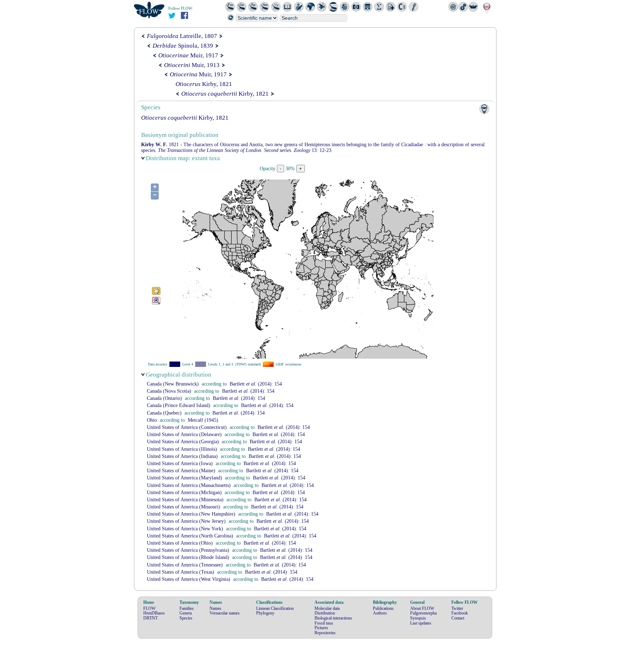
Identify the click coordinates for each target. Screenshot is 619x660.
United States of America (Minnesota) (185, 499)
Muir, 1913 (192, 65)
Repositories (325, 632)
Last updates (420, 623)
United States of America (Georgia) (183, 441)
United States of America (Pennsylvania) (188, 550)
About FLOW (422, 608)
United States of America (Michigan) (184, 492)
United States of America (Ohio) (180, 543)
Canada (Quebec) (164, 413)
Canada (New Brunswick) (173, 384)
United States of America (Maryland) (184, 477)
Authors (380, 613)
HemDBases (154, 613)
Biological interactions (333, 618)
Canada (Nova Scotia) (169, 391)
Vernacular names (225, 613)
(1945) (203, 420)
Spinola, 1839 (183, 45)
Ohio (152, 420)
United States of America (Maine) (181, 470)
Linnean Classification (275, 608)
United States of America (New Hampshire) (191, 514)
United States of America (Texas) (180, 572)
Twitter (457, 608)
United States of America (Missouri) (183, 507)
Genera (185, 613)
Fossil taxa (324, 623)
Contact (457, 618)
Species (185, 618)
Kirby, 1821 (204, 84)
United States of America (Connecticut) (187, 427)
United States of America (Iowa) (180, 463)
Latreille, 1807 (182, 36)
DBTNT (150, 618)
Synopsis (418, 618)
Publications (383, 608)
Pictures (321, 627)
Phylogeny (265, 613)
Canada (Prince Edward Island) (178, 405)
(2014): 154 (256, 384)
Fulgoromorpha (423, 613)
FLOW (149, 608)
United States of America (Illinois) (182, 449)
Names (215, 608)
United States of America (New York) (185, 528)
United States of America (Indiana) (182, 456)
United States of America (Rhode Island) (188, 557)
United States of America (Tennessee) (185, 565)
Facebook (459, 613)
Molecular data (327, 608)
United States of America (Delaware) (184, 434)
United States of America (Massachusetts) (189, 485)
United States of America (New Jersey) (186, 521)
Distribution (325, 613)
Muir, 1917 (188, 55)
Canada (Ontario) (164, 398)
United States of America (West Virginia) (188, 579)
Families (186, 608)
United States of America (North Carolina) (190, 536)
